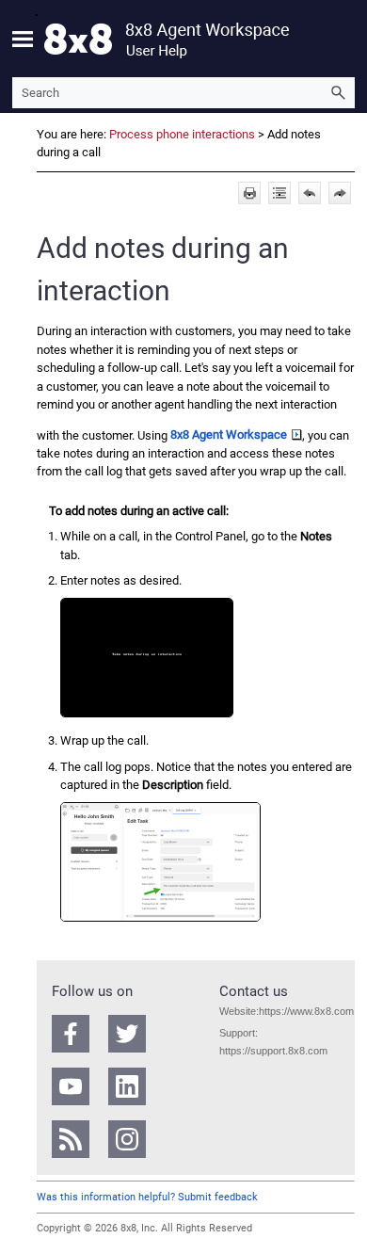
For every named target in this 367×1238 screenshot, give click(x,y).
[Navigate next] (339, 193)
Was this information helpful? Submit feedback (147, 1197)
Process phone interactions (182, 134)
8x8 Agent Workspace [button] (228, 434)
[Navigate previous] (309, 193)
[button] (338, 92)
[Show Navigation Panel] (22, 38)
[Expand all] (279, 193)
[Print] (249, 193)
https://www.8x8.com (306, 1011)
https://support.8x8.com (273, 1050)
